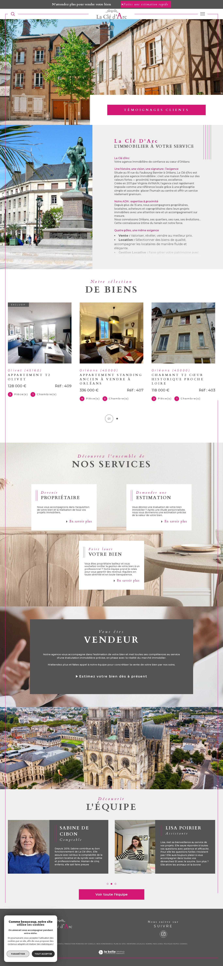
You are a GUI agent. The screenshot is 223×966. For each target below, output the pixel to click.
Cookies (183, 945)
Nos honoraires (104, 945)
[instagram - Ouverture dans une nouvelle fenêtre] (163, 935)
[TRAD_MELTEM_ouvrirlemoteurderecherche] (13, 14)
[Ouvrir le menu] (202, 14)
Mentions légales (135, 945)
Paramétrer (18, 953)
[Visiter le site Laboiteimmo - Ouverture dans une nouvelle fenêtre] (111, 957)
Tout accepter (43, 953)
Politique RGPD (171, 945)
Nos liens (157, 945)
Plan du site (119, 945)
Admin (148, 945)
